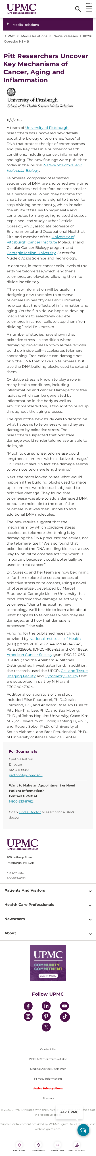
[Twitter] (46, 1027)
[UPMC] (21, 9)
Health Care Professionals (29, 905)
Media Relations (26, 25)
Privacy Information (48, 1078)
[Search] (78, 9)
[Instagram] (28, 1017)
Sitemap (48, 1098)
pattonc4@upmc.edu (25, 775)
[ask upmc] (83, 1130)
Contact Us (48, 1049)
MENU (89, 3)
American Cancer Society (29, 655)
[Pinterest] (46, 1017)
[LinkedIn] (46, 1006)
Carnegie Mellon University (31, 253)
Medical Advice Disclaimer (48, 1068)
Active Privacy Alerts (48, 1088)
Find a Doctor (30, 812)
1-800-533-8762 (21, 801)
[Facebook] (28, 1006)
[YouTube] (64, 1006)
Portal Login (77, 1150)
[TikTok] (65, 1017)
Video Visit (57, 1150)
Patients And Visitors (24, 890)
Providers (38, 1150)
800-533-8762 (16, 878)
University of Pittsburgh (47, 128)
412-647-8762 (15, 872)
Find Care (19, 1150)
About (10, 933)
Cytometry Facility (61, 676)
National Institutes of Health (55, 639)
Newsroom (14, 919)
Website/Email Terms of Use (48, 1059)
